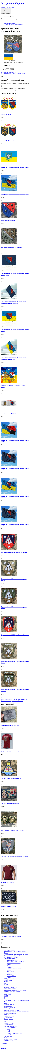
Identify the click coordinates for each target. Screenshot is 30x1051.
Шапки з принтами (12, 960)
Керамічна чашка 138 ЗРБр (8, 413)
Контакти (12, 7)
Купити (12, 69)
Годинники (10, 967)
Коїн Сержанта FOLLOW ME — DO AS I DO (14, 830)
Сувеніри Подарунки (9, 23)
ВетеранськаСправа (12, 3)
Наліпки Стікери (11, 976)
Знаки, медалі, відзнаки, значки (15, 961)
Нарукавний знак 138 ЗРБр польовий (11, 247)
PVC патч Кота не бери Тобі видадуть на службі (14, 856)
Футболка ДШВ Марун (7, 882)
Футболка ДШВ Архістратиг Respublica (12, 751)
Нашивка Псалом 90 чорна (8, 906)
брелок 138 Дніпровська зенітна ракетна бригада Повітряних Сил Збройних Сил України (14, 700)
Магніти (9, 974)
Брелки (9, 964)
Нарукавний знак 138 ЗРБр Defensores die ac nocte (15, 635)
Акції (2, 7)
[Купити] (1, 120)
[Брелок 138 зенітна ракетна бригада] (13, 52)
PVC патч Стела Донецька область (11, 778)
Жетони (9, 970)
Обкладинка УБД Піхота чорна (10, 725)
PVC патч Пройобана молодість (10, 803)
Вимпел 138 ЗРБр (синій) (8, 140)
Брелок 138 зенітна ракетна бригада (13, 24)
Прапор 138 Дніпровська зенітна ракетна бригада (15, 167)
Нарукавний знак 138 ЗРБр (8, 220)
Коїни (8, 973)
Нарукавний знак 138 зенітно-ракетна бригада (14, 552)
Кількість (3, 69)
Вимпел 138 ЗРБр (6, 114)
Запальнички (10, 971)
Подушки (9, 977)
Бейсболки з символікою (13, 963)
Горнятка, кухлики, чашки (14, 968)
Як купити (7, 7)
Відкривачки (10, 966)
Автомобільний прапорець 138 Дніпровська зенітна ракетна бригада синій (13, 302)
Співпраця (3, 1048)
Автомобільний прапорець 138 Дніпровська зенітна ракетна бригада (13, 358)
